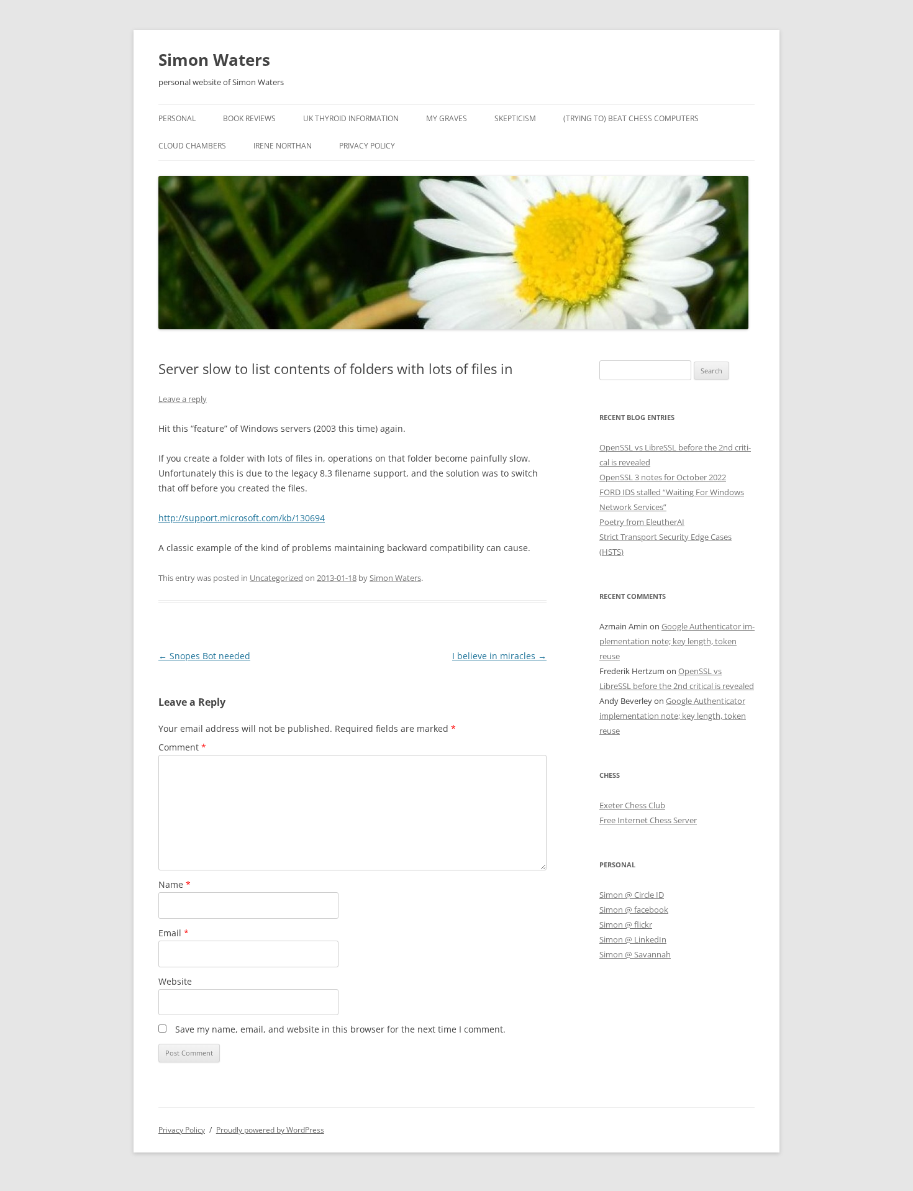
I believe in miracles (499, 656)
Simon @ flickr (625, 924)
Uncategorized (276, 577)
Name (174, 884)
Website (175, 981)
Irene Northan (282, 145)
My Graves (446, 118)
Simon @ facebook (633, 909)
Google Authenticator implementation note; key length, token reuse (677, 641)
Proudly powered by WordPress (270, 1130)
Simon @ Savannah (635, 954)
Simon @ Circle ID (631, 894)
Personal (177, 118)
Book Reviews (249, 118)
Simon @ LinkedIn (632, 939)
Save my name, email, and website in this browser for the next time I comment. (340, 1029)
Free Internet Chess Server (648, 820)
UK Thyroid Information (351, 118)
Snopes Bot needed (204, 656)
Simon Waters (214, 59)
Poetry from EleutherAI (641, 521)
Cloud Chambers (192, 145)
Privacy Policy (367, 145)
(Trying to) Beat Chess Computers (631, 118)
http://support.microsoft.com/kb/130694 (241, 518)
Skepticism (515, 118)
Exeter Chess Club (632, 805)
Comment (182, 747)
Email (173, 933)
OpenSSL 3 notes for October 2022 (662, 477)
